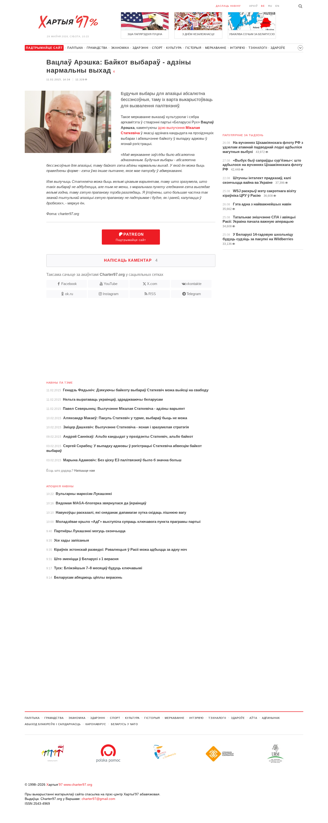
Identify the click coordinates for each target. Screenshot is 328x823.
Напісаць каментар (131, 260)
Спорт (157, 48)
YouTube (110, 284)
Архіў (253, 6)
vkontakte (193, 284)
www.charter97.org (78, 784)
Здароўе (278, 48)
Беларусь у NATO (124, 724)
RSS (152, 294)
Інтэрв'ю (237, 48)
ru (270, 6)
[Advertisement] (120, 341)
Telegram (194, 294)
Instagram (111, 294)
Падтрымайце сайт (131, 237)
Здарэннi (140, 48)
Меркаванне (215, 48)
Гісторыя (193, 48)
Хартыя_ (68, 22)
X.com (152, 284)
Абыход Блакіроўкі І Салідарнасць (53, 724)
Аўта (253, 717)
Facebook (69, 284)
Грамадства (97, 48)
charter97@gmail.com (98, 799)
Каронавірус (95, 724)
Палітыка (75, 48)
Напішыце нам (84, 470)
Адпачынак (271, 717)
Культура (174, 48)
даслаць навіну (228, 6)
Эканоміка (120, 48)
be (263, 6)
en (277, 6)
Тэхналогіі (258, 48)
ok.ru (69, 294)
